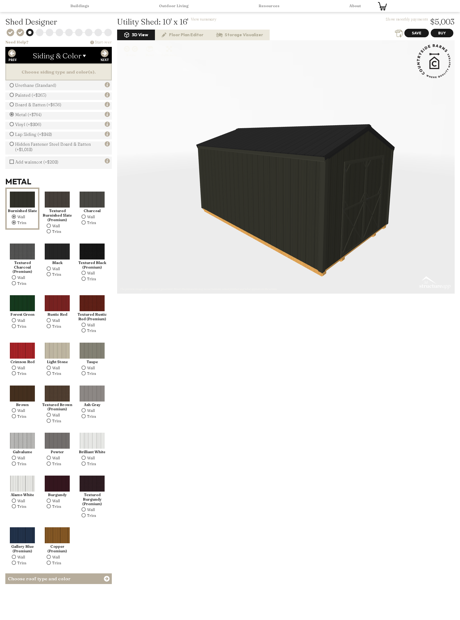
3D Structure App (435, 283)
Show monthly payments (407, 19)
